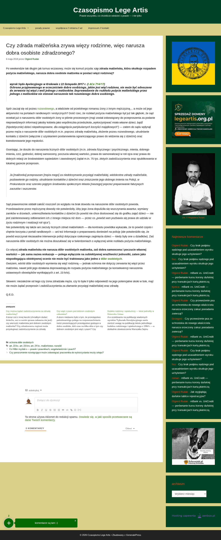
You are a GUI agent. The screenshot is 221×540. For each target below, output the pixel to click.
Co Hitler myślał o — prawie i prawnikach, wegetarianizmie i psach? (42, 349)
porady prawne (42, 28)
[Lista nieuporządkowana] (59, 410)
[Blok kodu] (67, 410)
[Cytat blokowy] (63, 410)
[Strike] (50, 410)
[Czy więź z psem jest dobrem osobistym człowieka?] (82, 320)
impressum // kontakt (98, 28)
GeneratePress (133, 535)
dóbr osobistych (111, 258)
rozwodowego (45, 108)
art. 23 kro (25, 345)
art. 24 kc (35, 345)
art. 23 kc (13, 345)
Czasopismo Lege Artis (110, 10)
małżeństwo (47, 345)
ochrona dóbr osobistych (21, 342)
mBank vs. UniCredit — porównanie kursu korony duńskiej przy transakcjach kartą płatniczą (193, 277)
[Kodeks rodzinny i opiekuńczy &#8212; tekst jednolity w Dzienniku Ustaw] (132, 320)
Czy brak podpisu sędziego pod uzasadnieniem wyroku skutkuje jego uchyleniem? (192, 250)
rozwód (57, 345)
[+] (79, 410)
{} (75, 410)
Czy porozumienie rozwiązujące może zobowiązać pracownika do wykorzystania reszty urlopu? (56, 352)
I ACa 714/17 (96, 84)
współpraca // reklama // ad (69, 28)
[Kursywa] (42, 410)
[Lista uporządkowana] (54, 410)
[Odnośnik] (71, 410)
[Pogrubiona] (38, 410)
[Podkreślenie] (46, 410)
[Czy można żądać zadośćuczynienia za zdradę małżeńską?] (31, 320)
